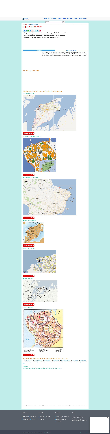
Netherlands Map (26, 417)
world (45, 18)
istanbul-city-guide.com (79, 419)
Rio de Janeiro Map (38, 360)
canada (54, 18)
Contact (73, 412)
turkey (84, 18)
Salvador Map (47, 360)
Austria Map (42, 417)
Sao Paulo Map (28, 360)
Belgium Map (41, 412)
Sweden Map (48, 417)
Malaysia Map (66, 416)
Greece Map (57, 412)
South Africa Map (25, 412)
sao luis (36, 24)
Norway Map (58, 421)
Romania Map (59, 417)
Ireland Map (48, 416)
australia (60, 18)
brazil (32, 24)
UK (51, 18)
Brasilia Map (75, 360)
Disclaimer (49, 432)
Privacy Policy (45, 432)
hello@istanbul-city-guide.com (81, 420)
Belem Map (42, 362)
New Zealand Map (26, 419)
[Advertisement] (55, 8)
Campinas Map (78, 362)
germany (76, 18)
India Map (33, 419)
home (29, 24)
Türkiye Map (42, 416)
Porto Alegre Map (51, 362)
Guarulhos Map (68, 362)
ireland (80, 18)
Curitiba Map (83, 360)
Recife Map (35, 362)
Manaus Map (28, 362)
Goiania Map (60, 362)
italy (68, 18)
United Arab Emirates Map (61, 419)
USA (49, 18)
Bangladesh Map (59, 416)
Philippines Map (26, 416)
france (64, 18)
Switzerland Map (33, 416)
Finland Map (42, 419)
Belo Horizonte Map (65, 360)
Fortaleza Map (56, 360)
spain (71, 18)
